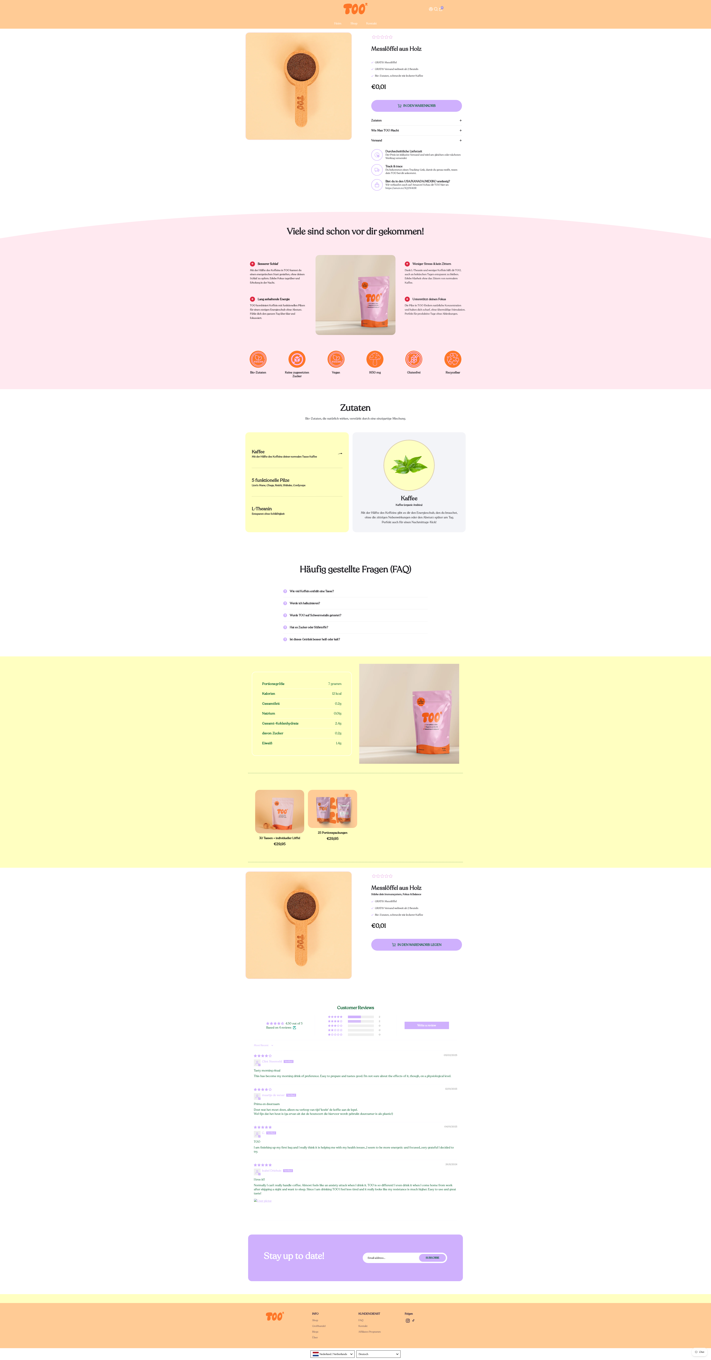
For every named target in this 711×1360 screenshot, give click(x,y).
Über (315, 1337)
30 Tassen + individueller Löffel (279, 838)
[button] (335, 1017)
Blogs (315, 1332)
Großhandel (319, 1326)
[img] (263, 1056)
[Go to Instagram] (407, 1321)
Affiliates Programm (369, 1332)
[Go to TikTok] (413, 1321)
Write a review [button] (426, 1025)
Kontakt (371, 23)
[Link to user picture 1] (263, 1207)
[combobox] (333, 1354)
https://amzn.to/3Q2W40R (400, 188)
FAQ (360, 1320)
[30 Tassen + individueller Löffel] (279, 811)
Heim (337, 23)
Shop (354, 23)
